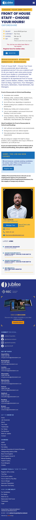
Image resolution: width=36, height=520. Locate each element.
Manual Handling (6, 458)
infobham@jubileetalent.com (9, 364)
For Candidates (5, 492)
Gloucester (5, 373)
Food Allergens (5, 463)
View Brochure (18, 322)
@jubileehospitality (10, 342)
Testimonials (4, 426)
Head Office (5, 354)
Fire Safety (4, 447)
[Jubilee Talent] (7, 3)
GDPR (3, 442)
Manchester (5, 380)
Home (3, 417)
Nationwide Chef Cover (8, 499)
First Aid (3, 444)
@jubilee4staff (9, 346)
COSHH (3, 465)
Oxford (3, 386)
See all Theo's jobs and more (24, 225)
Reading (4, 399)
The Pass (4, 474)
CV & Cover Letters (6, 476)
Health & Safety (5, 460)
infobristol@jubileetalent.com (9, 409)
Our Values (4, 429)
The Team (4, 424)
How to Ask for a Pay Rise (8, 478)
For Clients (4, 494)
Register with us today (7, 472)
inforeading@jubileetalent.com (10, 403)
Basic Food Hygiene (7, 454)
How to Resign (5, 481)
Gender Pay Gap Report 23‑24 (9, 510)
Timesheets (4, 501)
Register (12, 53)
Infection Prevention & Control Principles (13, 449)
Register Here (8, 168)
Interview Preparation (7, 483)
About (3, 422)
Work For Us (4, 496)
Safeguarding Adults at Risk (9, 451)
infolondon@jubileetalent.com (10, 370)
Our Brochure (5, 431)
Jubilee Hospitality (10, 336)
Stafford (4, 393)
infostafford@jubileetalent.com (10, 396)
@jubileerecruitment (10, 339)
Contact (3, 436)
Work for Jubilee (6, 433)
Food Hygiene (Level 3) (8, 456)
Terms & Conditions (14, 509)
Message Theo (10, 225)
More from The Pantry (7, 485)
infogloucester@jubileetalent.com (11, 357)
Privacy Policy (4, 509)
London (3, 367)
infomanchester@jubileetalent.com (11, 383)
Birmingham (5, 360)
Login (2, 503)
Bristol (3, 406)
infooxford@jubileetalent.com (9, 390)
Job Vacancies (5, 420)
